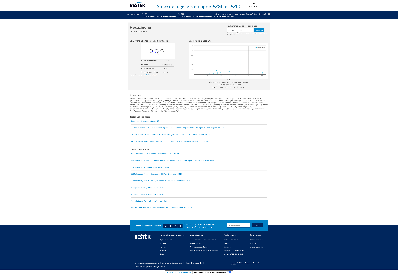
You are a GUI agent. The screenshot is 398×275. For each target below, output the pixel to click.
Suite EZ (226, 243)
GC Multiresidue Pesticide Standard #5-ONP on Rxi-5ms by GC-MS (156, 174)
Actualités (163, 243)
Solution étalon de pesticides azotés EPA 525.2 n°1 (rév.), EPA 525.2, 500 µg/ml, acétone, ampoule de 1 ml (171, 141)
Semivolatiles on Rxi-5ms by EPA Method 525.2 (149, 201)
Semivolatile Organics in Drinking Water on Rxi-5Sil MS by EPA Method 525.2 (160, 181)
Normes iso (228, 247)
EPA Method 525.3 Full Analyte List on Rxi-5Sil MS (150, 167)
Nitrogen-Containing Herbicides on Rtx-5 (147, 187)
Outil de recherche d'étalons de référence (204, 250)
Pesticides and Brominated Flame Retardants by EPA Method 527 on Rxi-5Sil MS (161, 208)
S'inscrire (257, 225)
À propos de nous (166, 240)
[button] (254, 5)
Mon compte (254, 243)
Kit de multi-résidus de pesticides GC (145, 121)
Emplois (162, 254)
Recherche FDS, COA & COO (233, 254)
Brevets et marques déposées (234, 250)
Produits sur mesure (256, 240)
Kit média (163, 247)
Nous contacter (195, 243)
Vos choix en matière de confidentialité (210, 272)
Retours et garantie (256, 247)
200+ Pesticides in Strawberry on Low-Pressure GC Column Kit (155, 154)
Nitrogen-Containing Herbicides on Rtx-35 (147, 194)
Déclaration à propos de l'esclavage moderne (150, 267)
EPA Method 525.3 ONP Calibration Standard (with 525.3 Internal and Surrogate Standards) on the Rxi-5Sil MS (173, 160)
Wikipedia (155, 75)
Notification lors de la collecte (179, 272)
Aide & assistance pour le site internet (203, 240)
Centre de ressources (231, 240)
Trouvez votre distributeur (199, 247)
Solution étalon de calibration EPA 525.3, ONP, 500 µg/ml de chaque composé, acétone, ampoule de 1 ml (171, 134)
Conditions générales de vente (172, 263)
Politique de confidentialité (193, 263)
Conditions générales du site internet (147, 263)
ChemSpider (146, 75)
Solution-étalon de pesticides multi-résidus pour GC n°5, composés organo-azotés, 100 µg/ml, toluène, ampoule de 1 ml (177, 128)
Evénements (164, 250)
